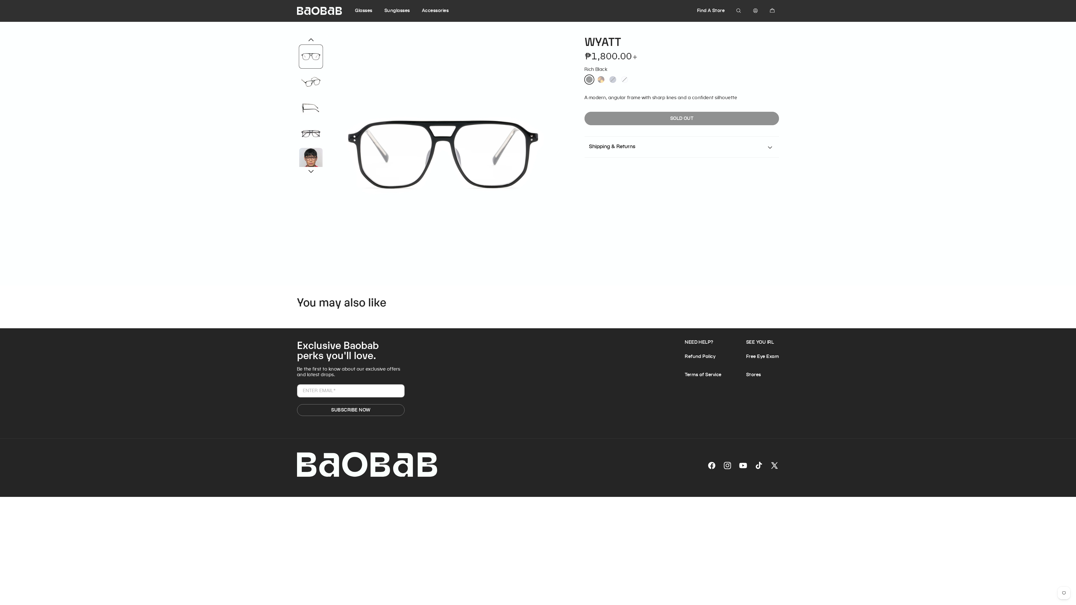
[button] (369, 10)
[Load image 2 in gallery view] (311, 82)
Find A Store (711, 10)
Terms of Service (703, 374)
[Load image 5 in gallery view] (311, 159)
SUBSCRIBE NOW (350, 410)
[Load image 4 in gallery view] (311, 133)
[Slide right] (311, 171)
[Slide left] (311, 39)
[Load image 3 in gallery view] (311, 107)
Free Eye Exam (762, 356)
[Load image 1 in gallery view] (311, 56)
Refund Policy (700, 356)
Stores (753, 374)
